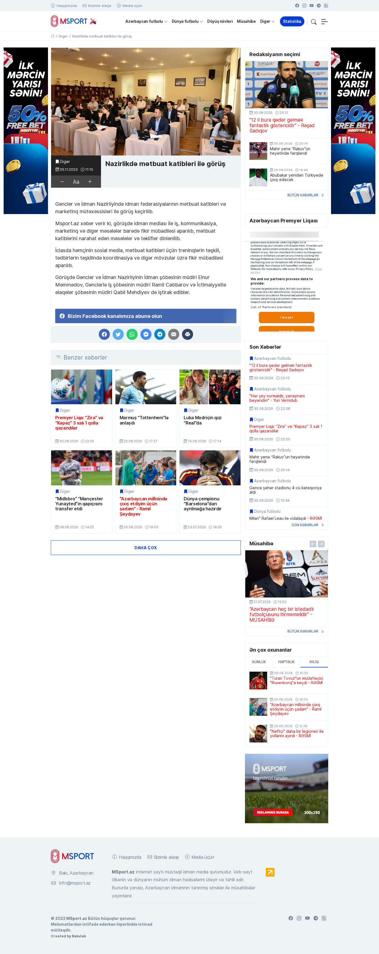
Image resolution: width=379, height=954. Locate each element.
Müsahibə (246, 21)
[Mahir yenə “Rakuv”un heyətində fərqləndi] (258, 151)
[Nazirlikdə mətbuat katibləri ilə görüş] (146, 102)
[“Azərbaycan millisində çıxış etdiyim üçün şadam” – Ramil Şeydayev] (145, 467)
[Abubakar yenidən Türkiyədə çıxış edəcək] (258, 177)
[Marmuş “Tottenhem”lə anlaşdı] (145, 387)
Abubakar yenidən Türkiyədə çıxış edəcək (296, 177)
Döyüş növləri (220, 21)
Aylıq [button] (314, 661)
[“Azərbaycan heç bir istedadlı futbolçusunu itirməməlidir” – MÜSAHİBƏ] (286, 573)
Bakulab (79, 935)
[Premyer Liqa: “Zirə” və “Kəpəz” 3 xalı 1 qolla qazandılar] (81, 387)
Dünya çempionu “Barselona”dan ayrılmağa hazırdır (203, 503)
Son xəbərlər (305, 525)
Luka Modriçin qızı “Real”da (202, 420)
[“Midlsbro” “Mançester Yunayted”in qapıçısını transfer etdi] (81, 467)
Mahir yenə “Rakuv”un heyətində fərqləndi (290, 151)
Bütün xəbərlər (302, 195)
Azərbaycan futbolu (144, 21)
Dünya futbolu (185, 21)
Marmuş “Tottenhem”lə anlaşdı (144, 420)
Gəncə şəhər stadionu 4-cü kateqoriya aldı (285, 490)
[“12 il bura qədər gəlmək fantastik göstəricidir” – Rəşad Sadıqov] (286, 84)
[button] (314, 21)
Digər (265, 21)
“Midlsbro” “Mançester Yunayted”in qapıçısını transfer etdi (79, 503)
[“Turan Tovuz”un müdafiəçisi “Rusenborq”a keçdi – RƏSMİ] (258, 680)
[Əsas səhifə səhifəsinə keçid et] (52, 36)
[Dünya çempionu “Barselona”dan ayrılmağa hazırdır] (210, 467)
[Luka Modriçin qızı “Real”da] (210, 387)
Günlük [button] (259, 661)
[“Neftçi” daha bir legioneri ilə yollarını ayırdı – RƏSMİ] (258, 733)
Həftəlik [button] (286, 661)
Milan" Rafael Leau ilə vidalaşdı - (285, 518)
